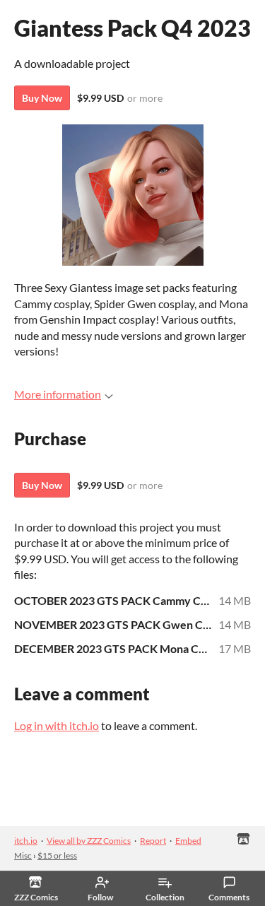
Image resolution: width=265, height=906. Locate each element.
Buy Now (42, 98)
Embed (188, 840)
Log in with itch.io (56, 725)
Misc (23, 855)
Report (153, 840)
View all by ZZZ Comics (89, 840)
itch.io (25, 840)
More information (57, 394)
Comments (228, 897)
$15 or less (57, 855)
